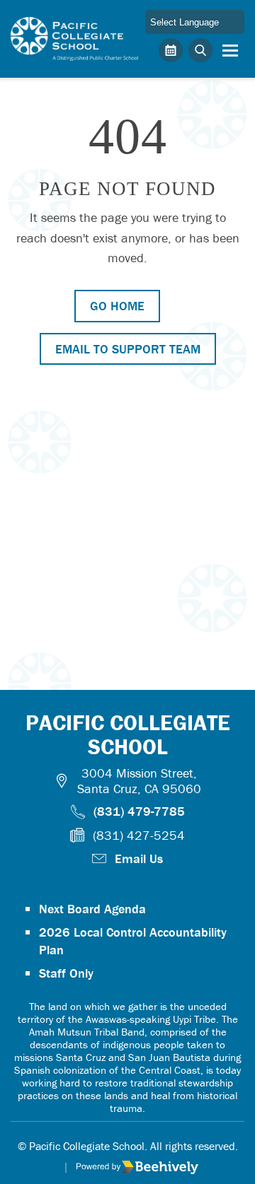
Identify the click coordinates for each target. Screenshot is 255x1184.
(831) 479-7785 (139, 811)
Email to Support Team (127, 349)
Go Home (117, 306)
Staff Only (66, 973)
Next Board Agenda (92, 909)
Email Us (139, 858)
